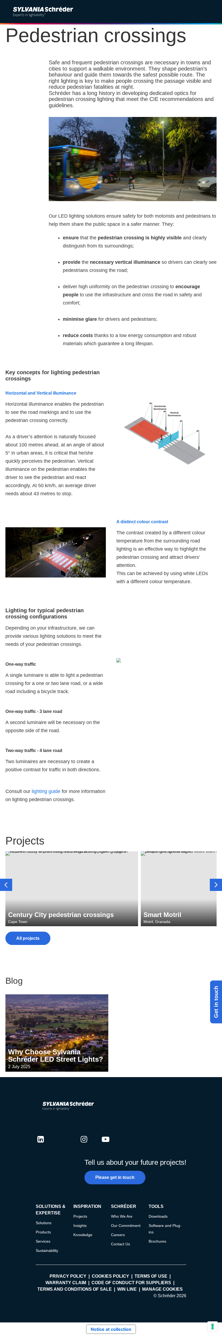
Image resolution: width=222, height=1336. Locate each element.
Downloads (158, 1216)
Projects (80, 1216)
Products (43, 1232)
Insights (80, 1225)
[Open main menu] (213, 11)
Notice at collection (111, 1329)
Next (216, 885)
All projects (28, 938)
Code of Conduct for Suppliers (131, 1282)
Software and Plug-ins (165, 1228)
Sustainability (47, 1250)
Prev (6, 885)
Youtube (105, 1144)
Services (43, 1241)
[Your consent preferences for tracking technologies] (212, 1326)
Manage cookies (162, 1289)
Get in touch (216, 1002)
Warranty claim (65, 1282)
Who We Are (121, 1216)
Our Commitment (126, 1225)
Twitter (62, 1144)
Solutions (43, 1223)
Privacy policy (68, 1276)
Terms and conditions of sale (74, 1289)
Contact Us (120, 1244)
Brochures (157, 1241)
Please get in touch (115, 1177)
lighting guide (46, 791)
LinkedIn (40, 1144)
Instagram (84, 1144)
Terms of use (151, 1276)
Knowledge (82, 1235)
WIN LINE (127, 1289)
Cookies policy (110, 1276)
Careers (118, 1235)
